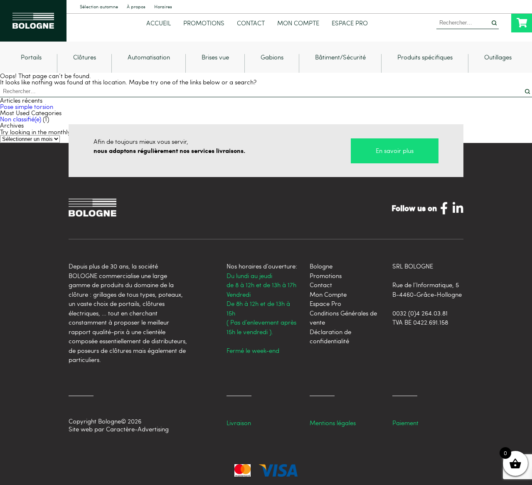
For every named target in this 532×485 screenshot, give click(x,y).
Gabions (272, 57)
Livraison (239, 423)
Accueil (158, 23)
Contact (251, 23)
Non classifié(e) (20, 119)
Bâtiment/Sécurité (340, 57)
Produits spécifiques (425, 57)
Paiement (405, 423)
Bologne (321, 266)
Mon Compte (298, 23)
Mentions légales (333, 423)
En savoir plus (395, 150)
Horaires (163, 7)
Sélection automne (99, 7)
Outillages (498, 57)
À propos (136, 7)
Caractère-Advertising (137, 429)
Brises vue (215, 57)
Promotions (203, 23)
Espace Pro (350, 23)
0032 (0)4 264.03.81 (420, 313)
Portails (31, 57)
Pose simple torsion (26, 106)
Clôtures (84, 57)
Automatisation (149, 57)
